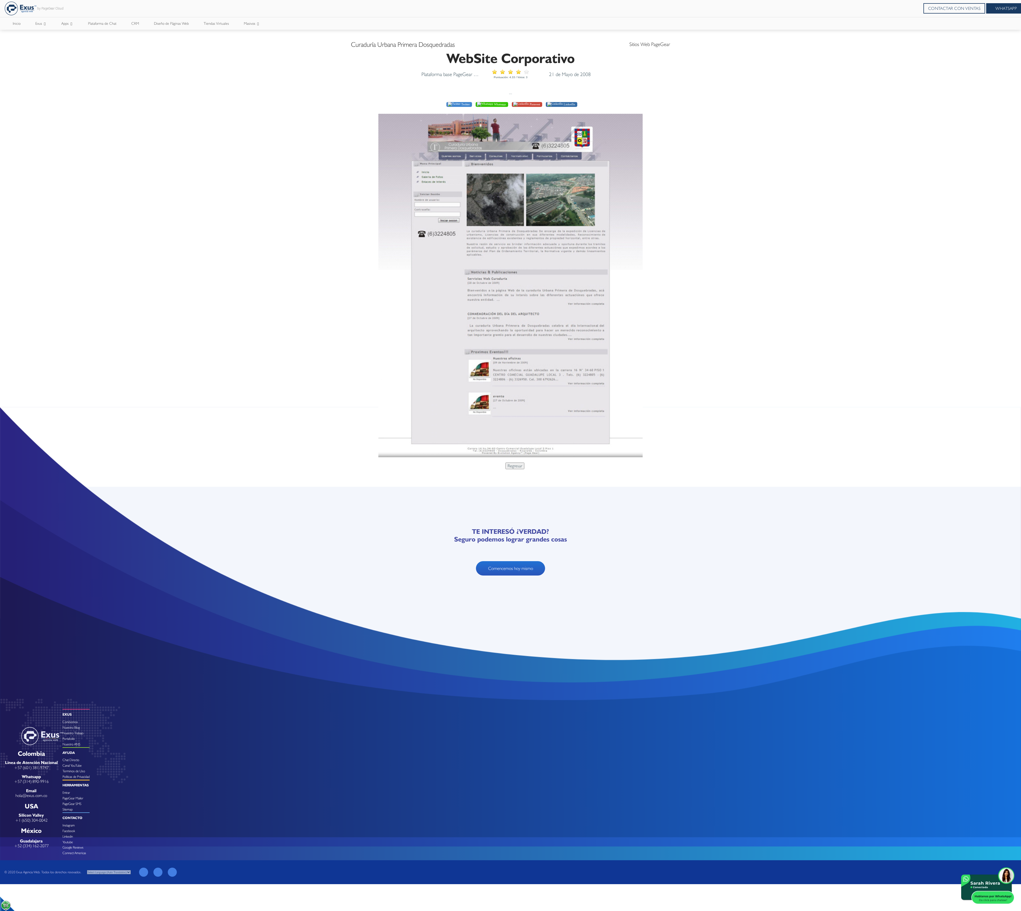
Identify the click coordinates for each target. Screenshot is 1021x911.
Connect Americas (74, 853)
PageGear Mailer (72, 798)
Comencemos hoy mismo (510, 568)
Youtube (67, 842)
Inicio (16, 23)
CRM (135, 23)
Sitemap (67, 809)
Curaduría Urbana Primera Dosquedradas (403, 44)
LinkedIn (569, 104)
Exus (39, 23)
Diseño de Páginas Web (171, 23)
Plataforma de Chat (102, 23)
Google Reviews (72, 847)
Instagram (68, 825)
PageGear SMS (71, 804)
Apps (65, 23)
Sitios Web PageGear (649, 44)
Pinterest (534, 104)
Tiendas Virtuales (216, 23)
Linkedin (67, 836)
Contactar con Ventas (954, 8)
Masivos (250, 23)
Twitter (465, 104)
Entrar (66, 793)
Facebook (68, 831)
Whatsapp (499, 104)
